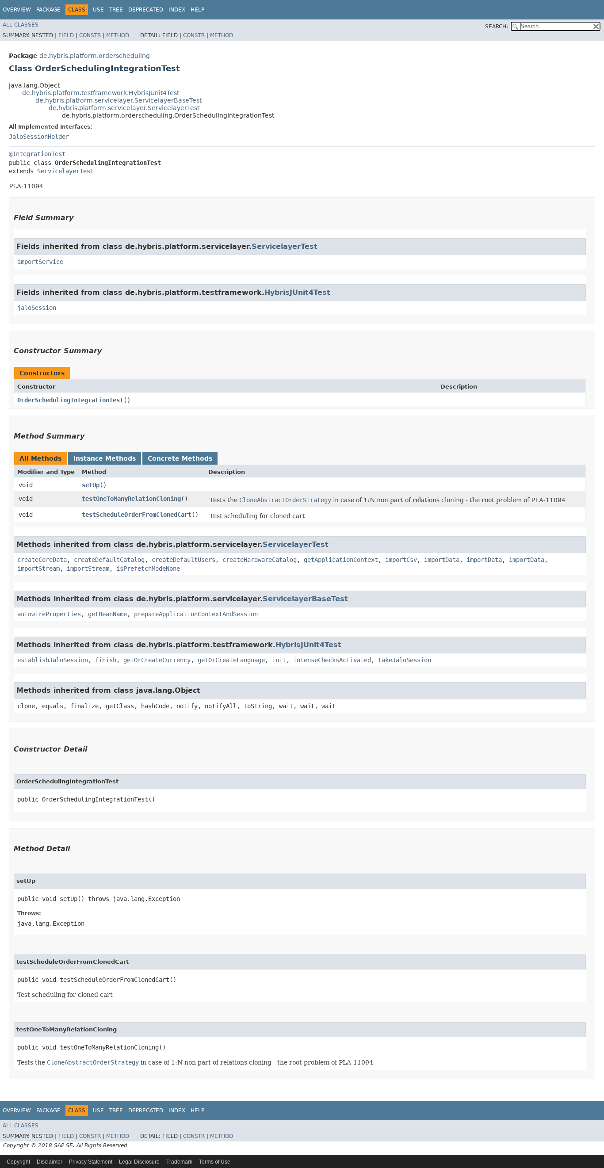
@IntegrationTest (37, 153)
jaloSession (36, 307)
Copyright (18, 1162)
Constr (90, 35)
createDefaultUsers (183, 559)
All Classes (20, 25)
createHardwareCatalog (259, 559)
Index (176, 10)
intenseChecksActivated (332, 660)
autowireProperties (49, 614)
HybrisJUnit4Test (297, 292)
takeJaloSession (404, 660)
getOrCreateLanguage (231, 660)
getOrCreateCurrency (157, 660)
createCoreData (42, 559)
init (279, 660)
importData (441, 559)
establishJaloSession (52, 660)
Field (66, 35)
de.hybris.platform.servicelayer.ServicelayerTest (124, 107)
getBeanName (107, 614)
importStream (38, 568)
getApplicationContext (341, 559)
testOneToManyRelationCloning (131, 498)
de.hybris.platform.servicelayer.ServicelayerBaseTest (118, 100)
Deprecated (145, 10)
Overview (17, 10)
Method (117, 35)
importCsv (401, 559)
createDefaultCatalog (109, 559)
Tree (116, 10)
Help (197, 10)
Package (48, 10)
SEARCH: (496, 26)
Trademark (179, 1162)
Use (98, 10)
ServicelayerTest (65, 171)
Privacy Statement (90, 1162)
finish (105, 660)
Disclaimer (49, 1162)
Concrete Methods (180, 458)
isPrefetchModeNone (148, 568)
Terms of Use (214, 1162)
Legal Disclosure (139, 1162)
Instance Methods (104, 458)
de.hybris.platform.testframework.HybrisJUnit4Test (100, 92)
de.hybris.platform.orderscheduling (94, 55)
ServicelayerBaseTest (305, 599)
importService (40, 261)
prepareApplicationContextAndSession (196, 614)
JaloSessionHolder (39, 136)
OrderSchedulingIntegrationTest (70, 400)
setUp (90, 485)
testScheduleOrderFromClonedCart (136, 514)
